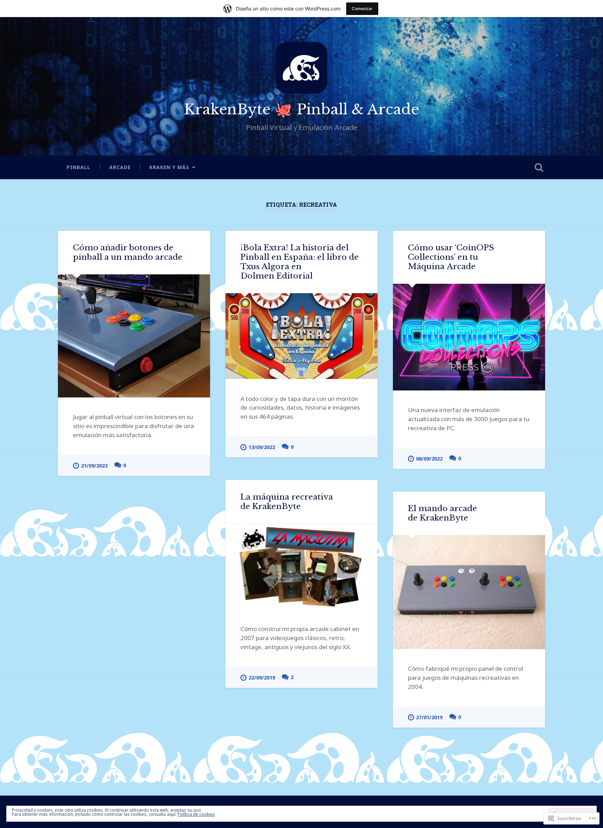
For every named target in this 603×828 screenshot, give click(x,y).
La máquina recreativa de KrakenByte (286, 501)
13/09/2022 (261, 447)
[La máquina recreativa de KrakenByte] (301, 566)
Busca (539, 167)
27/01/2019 (429, 717)
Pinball (78, 167)
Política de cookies (196, 814)
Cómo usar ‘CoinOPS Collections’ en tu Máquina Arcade (451, 257)
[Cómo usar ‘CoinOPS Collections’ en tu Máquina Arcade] (469, 337)
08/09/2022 (429, 458)
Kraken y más (169, 167)
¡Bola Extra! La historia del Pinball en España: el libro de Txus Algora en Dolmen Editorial (299, 262)
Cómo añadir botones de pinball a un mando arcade (128, 252)
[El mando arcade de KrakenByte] (469, 592)
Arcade (120, 167)
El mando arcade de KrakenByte (442, 513)
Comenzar (362, 8)
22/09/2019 (261, 677)
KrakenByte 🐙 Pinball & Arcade (301, 109)
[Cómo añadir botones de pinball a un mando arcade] (134, 335)
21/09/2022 (94, 465)
